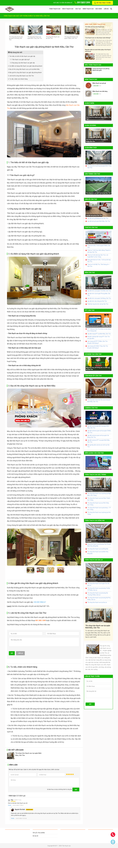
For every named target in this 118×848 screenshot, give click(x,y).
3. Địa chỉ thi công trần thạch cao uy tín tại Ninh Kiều (24, 69)
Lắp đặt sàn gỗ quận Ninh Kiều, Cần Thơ (98, 221)
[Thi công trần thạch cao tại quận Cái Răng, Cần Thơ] (16, 30)
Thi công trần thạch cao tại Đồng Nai (97, 549)
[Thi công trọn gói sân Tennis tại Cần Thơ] (98, 185)
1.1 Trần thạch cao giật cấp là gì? (20, 59)
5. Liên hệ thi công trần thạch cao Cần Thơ (21, 76)
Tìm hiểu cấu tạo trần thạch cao (94, 27)
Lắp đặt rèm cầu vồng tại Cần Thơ (97, 301)
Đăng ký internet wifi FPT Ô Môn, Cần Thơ (98, 326)
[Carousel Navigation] (44, 549)
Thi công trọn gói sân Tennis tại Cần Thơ (98, 193)
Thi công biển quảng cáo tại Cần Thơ (97, 468)
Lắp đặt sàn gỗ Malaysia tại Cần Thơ (97, 218)
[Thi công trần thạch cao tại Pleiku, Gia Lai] (98, 572)
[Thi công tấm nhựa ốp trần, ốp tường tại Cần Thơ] (98, 388)
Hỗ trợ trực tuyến (103, 3)
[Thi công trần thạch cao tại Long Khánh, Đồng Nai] (98, 533)
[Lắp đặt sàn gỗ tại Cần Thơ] (98, 209)
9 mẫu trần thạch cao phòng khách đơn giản (100, 69)
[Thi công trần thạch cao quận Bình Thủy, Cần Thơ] (35, 30)
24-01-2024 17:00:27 (18, 805)
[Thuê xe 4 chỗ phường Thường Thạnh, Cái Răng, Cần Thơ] (98, 237)
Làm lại (20, 653)
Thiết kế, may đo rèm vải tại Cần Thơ (97, 304)
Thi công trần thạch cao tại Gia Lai (97, 602)
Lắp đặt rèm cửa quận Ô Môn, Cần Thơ (97, 288)
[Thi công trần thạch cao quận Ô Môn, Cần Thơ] (72, 30)
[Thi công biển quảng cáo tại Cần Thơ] (98, 462)
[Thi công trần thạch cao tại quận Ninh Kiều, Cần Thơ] (10, 756)
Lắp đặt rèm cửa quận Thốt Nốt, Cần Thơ (99, 290)
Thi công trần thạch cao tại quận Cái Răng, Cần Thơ (16, 38)
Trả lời (9, 805)
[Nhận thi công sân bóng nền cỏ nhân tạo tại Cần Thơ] (98, 364)
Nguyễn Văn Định (24, 809)
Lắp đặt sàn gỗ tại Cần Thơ (94, 215)
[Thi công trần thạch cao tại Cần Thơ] (53, 30)
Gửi (12, 653)
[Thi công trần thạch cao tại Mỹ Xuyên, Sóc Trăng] (98, 484)
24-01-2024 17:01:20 (21, 818)
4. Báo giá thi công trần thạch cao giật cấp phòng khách (25, 72)
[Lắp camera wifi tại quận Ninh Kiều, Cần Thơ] (98, 417)
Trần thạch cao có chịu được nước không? (98, 37)
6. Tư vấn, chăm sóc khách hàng (18, 79)
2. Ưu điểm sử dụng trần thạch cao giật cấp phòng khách (25, 66)
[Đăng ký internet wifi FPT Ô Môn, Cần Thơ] (98, 320)
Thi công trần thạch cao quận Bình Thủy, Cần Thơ (34, 37)
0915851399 (83, 2)
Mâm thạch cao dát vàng (99, 91)
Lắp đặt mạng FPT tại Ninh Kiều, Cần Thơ (99, 333)
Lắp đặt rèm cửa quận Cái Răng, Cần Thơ (99, 298)
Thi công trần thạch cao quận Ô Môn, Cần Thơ (71, 37)
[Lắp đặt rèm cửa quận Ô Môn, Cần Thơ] (98, 282)
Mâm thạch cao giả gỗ (99, 83)
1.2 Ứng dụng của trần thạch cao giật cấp (22, 63)
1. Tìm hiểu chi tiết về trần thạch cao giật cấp (21, 56)
